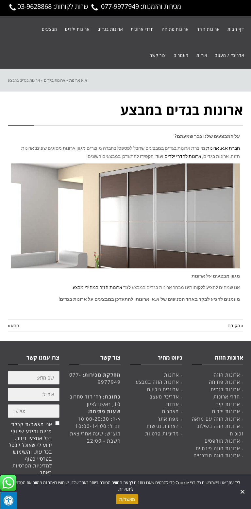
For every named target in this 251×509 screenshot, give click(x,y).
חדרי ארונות (226, 396)
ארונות (171, 374)
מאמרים (170, 411)
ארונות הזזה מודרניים (216, 455)
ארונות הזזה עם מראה (216, 419)
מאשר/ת (127, 499)
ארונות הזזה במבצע (157, 382)
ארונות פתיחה (224, 382)
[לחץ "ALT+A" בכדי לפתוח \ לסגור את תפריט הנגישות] (8, 500)
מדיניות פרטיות (162, 433)
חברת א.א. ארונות (223, 148)
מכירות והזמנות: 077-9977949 (140, 6)
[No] (243, 491)
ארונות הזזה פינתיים (218, 448)
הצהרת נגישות (162, 426)
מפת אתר (168, 419)
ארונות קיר (228, 404)
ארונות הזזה (227, 374)
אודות (172, 404)
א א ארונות (78, 80)
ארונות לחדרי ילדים (182, 156)
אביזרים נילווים (163, 389)
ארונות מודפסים (222, 440)
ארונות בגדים (54, 80)
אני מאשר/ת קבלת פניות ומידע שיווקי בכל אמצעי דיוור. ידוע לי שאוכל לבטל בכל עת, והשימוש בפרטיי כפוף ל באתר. (30, 448)
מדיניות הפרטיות (30, 465)
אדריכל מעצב (164, 396)
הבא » (13, 325)
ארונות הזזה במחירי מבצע (97, 287)
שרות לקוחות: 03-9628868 (53, 6)
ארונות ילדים (226, 411)
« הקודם (235, 325)
